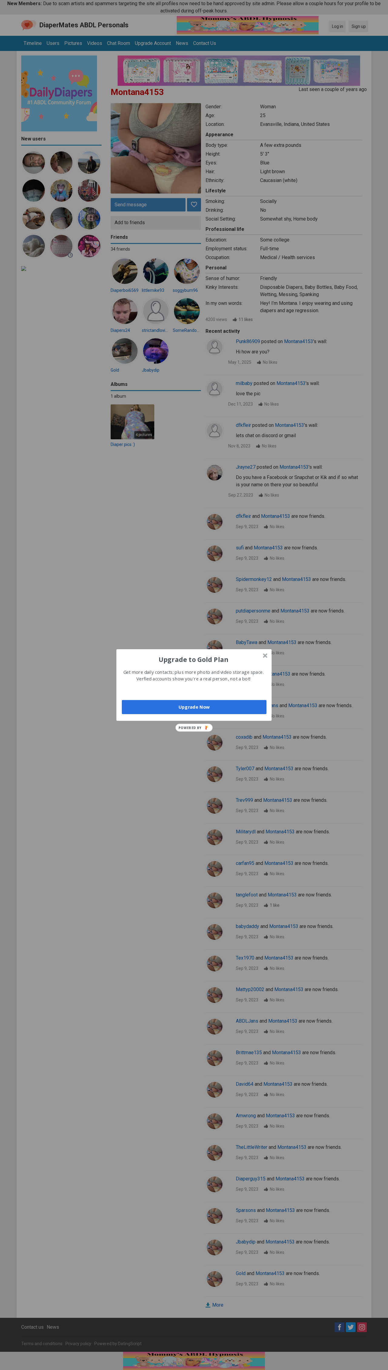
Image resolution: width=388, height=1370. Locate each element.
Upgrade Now (194, 707)
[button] (193, 659)
